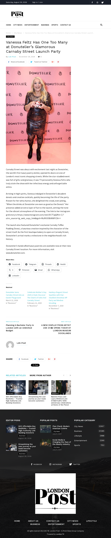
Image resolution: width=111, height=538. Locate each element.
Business (45, 25)
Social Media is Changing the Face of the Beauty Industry (62, 442)
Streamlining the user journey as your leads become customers (37, 399)
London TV (60, 534)
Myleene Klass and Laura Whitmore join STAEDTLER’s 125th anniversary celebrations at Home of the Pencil (61, 401)
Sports (54, 25)
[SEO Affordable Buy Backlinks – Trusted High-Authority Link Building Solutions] (16, 387)
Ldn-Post (12, 57)
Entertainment (32, 25)
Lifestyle (87, 436)
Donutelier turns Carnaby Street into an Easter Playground (15, 295)
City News (17, 25)
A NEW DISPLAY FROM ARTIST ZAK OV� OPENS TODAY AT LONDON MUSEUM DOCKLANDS (56, 329)
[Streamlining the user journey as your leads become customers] (38, 387)
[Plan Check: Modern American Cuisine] (45, 429)
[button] (101, 24)
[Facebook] (92, 2)
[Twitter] (102, 2)
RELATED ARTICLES (16, 375)
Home (8, 25)
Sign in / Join (37, 2)
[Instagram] (97, 2)
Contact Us (65, 25)
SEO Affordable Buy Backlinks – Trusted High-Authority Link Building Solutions (14, 400)
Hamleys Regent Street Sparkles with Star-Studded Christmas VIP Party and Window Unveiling (58, 297)
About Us (33, 521)
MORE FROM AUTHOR (40, 375)
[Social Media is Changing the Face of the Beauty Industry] (45, 442)
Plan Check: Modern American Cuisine (61, 427)
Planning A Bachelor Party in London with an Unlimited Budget (20, 328)
